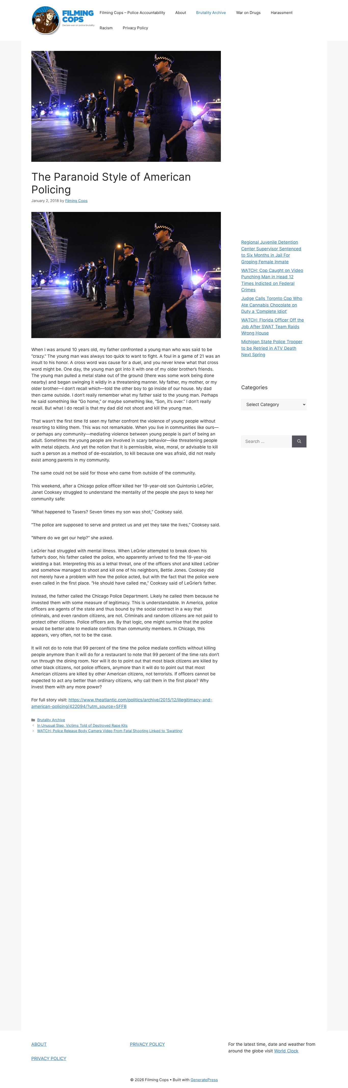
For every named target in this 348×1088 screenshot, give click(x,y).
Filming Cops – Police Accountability (132, 12)
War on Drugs (248, 12)
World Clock (286, 1050)
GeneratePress (204, 1079)
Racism (106, 27)
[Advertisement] (273, 137)
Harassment (281, 12)
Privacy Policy (135, 27)
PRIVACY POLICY (48, 1058)
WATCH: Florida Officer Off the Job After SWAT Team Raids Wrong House (272, 326)
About (180, 12)
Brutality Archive (211, 12)
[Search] (299, 442)
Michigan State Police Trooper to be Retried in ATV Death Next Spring (271, 348)
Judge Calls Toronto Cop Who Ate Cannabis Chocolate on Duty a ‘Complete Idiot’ (271, 305)
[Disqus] (126, 810)
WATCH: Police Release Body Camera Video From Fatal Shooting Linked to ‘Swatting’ (110, 731)
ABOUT (39, 1044)
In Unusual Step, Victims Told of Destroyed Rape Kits (82, 725)
